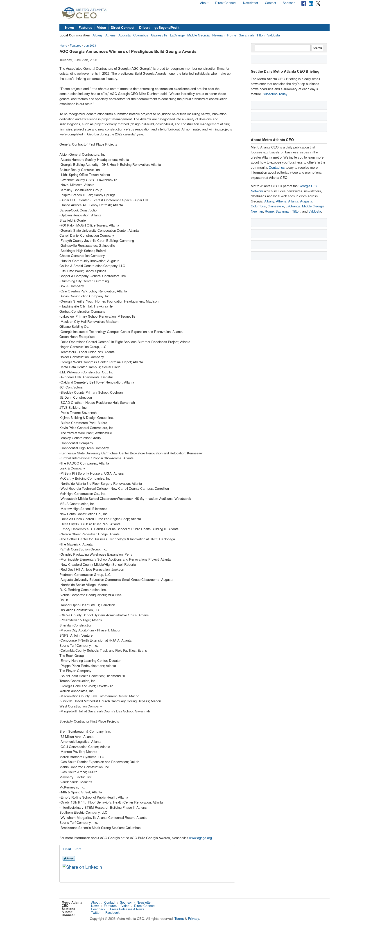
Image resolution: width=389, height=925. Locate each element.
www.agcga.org (200, 837)
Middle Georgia (198, 35)
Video (101, 27)
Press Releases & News (127, 909)
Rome (231, 35)
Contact (270, 2)
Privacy (193, 918)
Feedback (98, 909)
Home (63, 45)
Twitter (96, 912)
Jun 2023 (90, 45)
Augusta (124, 35)
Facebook (112, 912)
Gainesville (159, 35)
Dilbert (144, 27)
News (69, 27)
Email (67, 849)
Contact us (277, 167)
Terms (179, 918)
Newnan (218, 35)
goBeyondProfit (166, 27)
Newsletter (250, 2)
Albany (98, 35)
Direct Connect (225, 2)
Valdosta (273, 35)
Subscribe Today (275, 93)
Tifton (260, 35)
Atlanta (293, 201)
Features (85, 27)
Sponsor (289, 2)
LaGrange (177, 35)
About (204, 2)
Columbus (140, 35)
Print (78, 849)
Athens (110, 35)
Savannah (246, 35)
